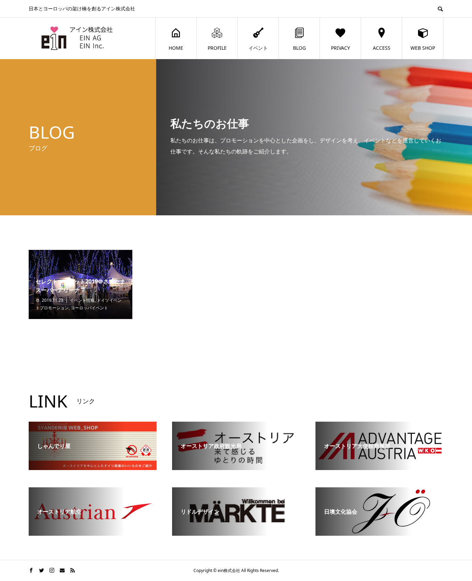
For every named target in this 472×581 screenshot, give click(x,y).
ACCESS (381, 48)
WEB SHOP (422, 48)
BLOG (299, 48)
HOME (176, 48)
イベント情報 (82, 300)
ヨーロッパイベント (89, 308)
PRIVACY (340, 48)
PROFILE (217, 48)
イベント (258, 48)
